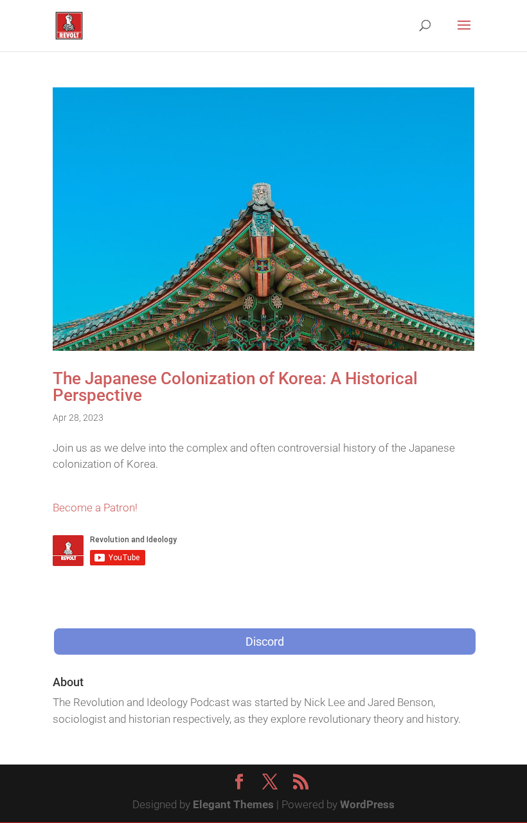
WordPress (367, 804)
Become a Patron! (95, 507)
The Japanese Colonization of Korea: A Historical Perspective (235, 387)
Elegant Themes (233, 804)
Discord (265, 641)
